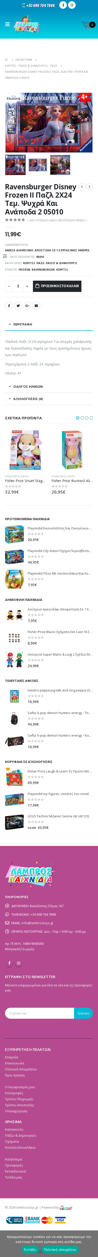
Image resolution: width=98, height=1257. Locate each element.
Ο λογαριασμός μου (20, 1087)
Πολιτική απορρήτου (60, 1249)
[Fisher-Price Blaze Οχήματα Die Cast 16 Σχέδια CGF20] (14, 637)
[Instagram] (72, 5)
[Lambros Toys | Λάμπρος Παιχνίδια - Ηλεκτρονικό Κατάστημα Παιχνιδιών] (27, 24)
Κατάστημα (13, 1159)
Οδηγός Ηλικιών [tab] (28, 386)
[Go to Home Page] (7, 60)
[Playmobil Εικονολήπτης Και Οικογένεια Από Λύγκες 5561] (14, 534)
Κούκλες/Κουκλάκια (20, 1147)
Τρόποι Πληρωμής (19, 1099)
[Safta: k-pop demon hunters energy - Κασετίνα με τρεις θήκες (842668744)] (14, 741)
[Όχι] (91, 1243)
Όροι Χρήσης (15, 1075)
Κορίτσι (29, 263)
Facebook (9, 306)
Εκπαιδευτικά (15, 1171)
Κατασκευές (14, 1129)
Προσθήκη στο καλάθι (60, 286)
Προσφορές (14, 1165)
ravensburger (43, 269)
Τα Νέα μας (13, 1177)
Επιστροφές (14, 1093)
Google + (27, 306)
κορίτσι (62, 269)
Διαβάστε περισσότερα (39, 437)
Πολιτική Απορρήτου (21, 1069)
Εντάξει (30, 1249)
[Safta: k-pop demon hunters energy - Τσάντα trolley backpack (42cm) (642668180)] (14, 718)
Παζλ (40, 263)
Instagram (18, 963)
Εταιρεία (11, 1057)
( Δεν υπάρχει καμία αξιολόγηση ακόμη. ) (57, 220)
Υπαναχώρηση (16, 1111)
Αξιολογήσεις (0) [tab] (28, 399)
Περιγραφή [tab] (22, 324)
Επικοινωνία (14, 1063)
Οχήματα (12, 1141)
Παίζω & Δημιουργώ (61, 263)
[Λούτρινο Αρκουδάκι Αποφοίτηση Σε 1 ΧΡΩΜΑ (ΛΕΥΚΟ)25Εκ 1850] (14, 615)
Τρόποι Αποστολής (19, 1105)
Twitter (18, 306)
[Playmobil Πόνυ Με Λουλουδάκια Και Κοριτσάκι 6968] (14, 579)
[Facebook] (63, 5)
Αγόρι (86, 476)
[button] (77, 418)
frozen (24, 269)
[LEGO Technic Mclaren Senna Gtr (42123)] (14, 822)
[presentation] (11, 122)
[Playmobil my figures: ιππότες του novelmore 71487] (14, 799)
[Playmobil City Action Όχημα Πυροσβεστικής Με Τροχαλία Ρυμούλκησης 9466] (14, 556)
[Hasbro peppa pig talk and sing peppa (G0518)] (14, 696)
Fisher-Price (13, 476)
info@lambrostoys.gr (38, 923)
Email (36, 306)
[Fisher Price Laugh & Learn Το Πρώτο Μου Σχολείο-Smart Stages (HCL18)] (14, 777)
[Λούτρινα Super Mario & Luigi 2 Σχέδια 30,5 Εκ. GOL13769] (14, 660)
